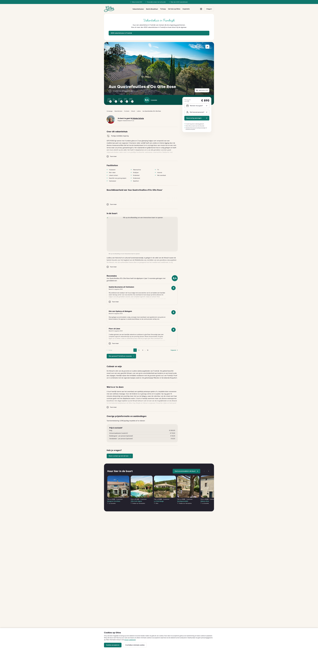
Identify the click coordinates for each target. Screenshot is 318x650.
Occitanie (126, 111)
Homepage (110, 111)
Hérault (133, 111)
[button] (142, 234)
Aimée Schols (138, 118)
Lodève (139, 111)
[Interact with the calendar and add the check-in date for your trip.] (187, 106)
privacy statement (130, 640)
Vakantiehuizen (118, 111)
